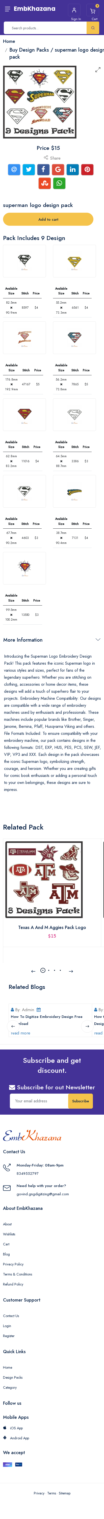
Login (7, 1325)
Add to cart (48, 219)
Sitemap (64, 1493)
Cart (6, 1244)
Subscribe (80, 1101)
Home (7, 1367)
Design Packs (12, 1377)
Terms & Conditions (17, 1274)
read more (20, 1033)
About (7, 1224)
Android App (19, 1438)
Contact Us (11, 1315)
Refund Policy (13, 1284)
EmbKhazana (35, 9)
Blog (6, 1254)
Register (9, 1335)
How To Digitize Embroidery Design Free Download (47, 1020)
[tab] (24, 261)
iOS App (16, 1428)
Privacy (39, 1493)
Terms (51, 1493)
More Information (23, 640)
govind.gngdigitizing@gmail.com (43, 1194)
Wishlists (9, 1234)
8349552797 (28, 1173)
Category (10, 1387)
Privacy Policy (13, 1264)
